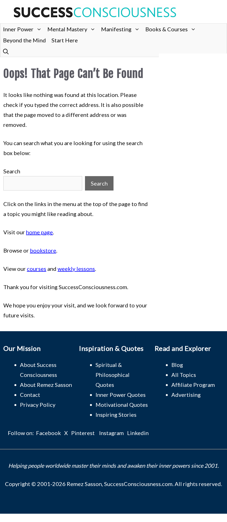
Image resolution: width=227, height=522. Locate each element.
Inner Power (18, 29)
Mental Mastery (67, 29)
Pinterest (83, 433)
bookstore (43, 250)
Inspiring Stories (116, 414)
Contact (30, 394)
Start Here (64, 40)
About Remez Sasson (46, 384)
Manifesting (116, 29)
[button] (5, 51)
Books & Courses (166, 29)
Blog (177, 364)
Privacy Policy (37, 404)
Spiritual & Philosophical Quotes (113, 374)
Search (11, 171)
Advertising (186, 394)
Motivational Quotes (122, 404)
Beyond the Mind (24, 40)
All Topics (183, 374)
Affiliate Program (193, 384)
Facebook (48, 433)
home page (39, 232)
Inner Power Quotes (121, 394)
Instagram (111, 433)
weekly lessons (76, 268)
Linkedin (138, 433)
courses (36, 268)
